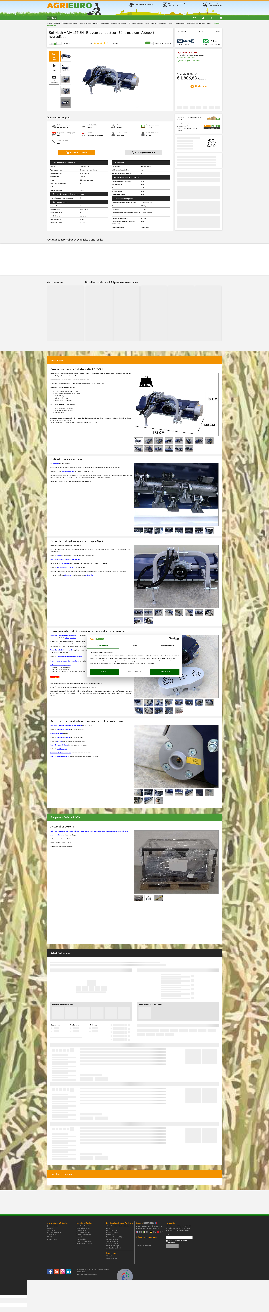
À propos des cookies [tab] (166, 645)
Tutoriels (49, 1237)
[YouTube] (56, 1276)
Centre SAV (110, 1235)
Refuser (104, 672)
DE (154, 1232)
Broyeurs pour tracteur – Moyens (162, 23)
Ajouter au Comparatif (78, 152)
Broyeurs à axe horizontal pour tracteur (114, 23)
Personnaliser (133, 672)
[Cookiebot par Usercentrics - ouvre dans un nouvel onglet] (170, 638)
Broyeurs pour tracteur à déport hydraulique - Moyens (193, 23)
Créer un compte (111, 1258)
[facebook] (50, 1276)
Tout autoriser (165, 672)
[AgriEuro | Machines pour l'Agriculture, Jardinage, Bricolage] (75, 5)
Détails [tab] (134, 645)
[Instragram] (62, 1276)
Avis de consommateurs (146, 1237)
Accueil (49, 23)
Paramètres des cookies (84, 1241)
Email (167, 1234)
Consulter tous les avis (143, 1245)
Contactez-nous (52, 1239)
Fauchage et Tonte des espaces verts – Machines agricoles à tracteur (76, 23)
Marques (50, 1228)
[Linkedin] (69, 1276)
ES (161, 1232)
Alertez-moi (200, 86)
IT (147, 1232)
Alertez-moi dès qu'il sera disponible (192, 55)
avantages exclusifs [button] (182, 1230)
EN (140, 1232)
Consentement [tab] (103, 645)
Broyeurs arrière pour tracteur (139, 23)
